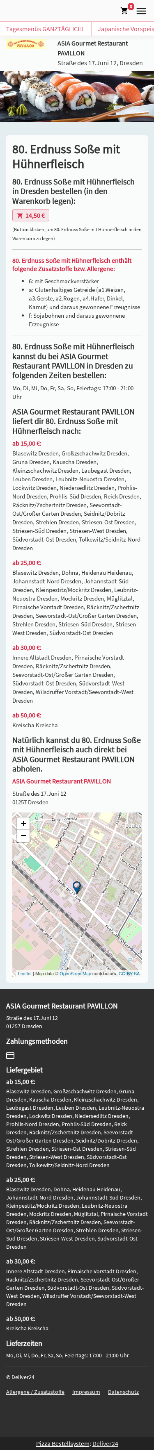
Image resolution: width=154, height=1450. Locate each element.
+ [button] (23, 823)
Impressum (86, 1391)
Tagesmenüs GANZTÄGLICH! (45, 29)
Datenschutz (123, 1391)
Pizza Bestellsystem (63, 1443)
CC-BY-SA (129, 973)
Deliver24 (105, 1443)
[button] (139, 10)
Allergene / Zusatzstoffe (35, 1391)
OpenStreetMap (75, 973)
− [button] (23, 836)
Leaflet (25, 973)
